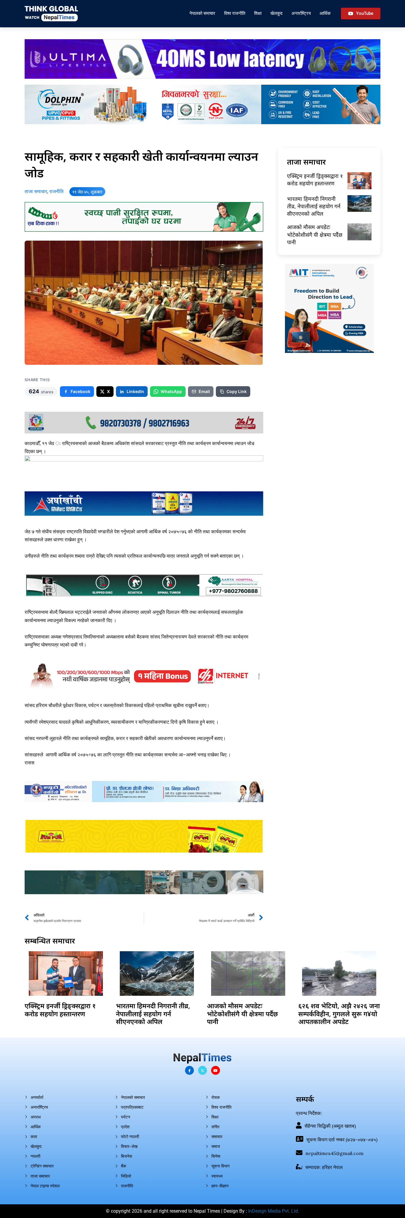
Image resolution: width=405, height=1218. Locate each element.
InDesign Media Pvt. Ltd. (273, 1211)
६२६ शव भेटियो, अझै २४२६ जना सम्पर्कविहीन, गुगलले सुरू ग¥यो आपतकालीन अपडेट (339, 1013)
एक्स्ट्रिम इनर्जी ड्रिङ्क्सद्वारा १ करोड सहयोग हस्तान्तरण (315, 179)
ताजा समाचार (36, 191)
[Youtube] (215, 1070)
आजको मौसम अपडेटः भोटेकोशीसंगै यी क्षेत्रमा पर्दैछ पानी (314, 234)
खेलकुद (276, 13)
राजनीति (56, 191)
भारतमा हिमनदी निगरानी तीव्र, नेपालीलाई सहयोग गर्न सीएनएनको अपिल (313, 206)
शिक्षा (258, 13)
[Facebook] (189, 1070)
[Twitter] (202, 1070)
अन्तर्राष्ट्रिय (301, 13)
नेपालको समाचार (202, 13)
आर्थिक (325, 13)
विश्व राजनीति (234, 13)
